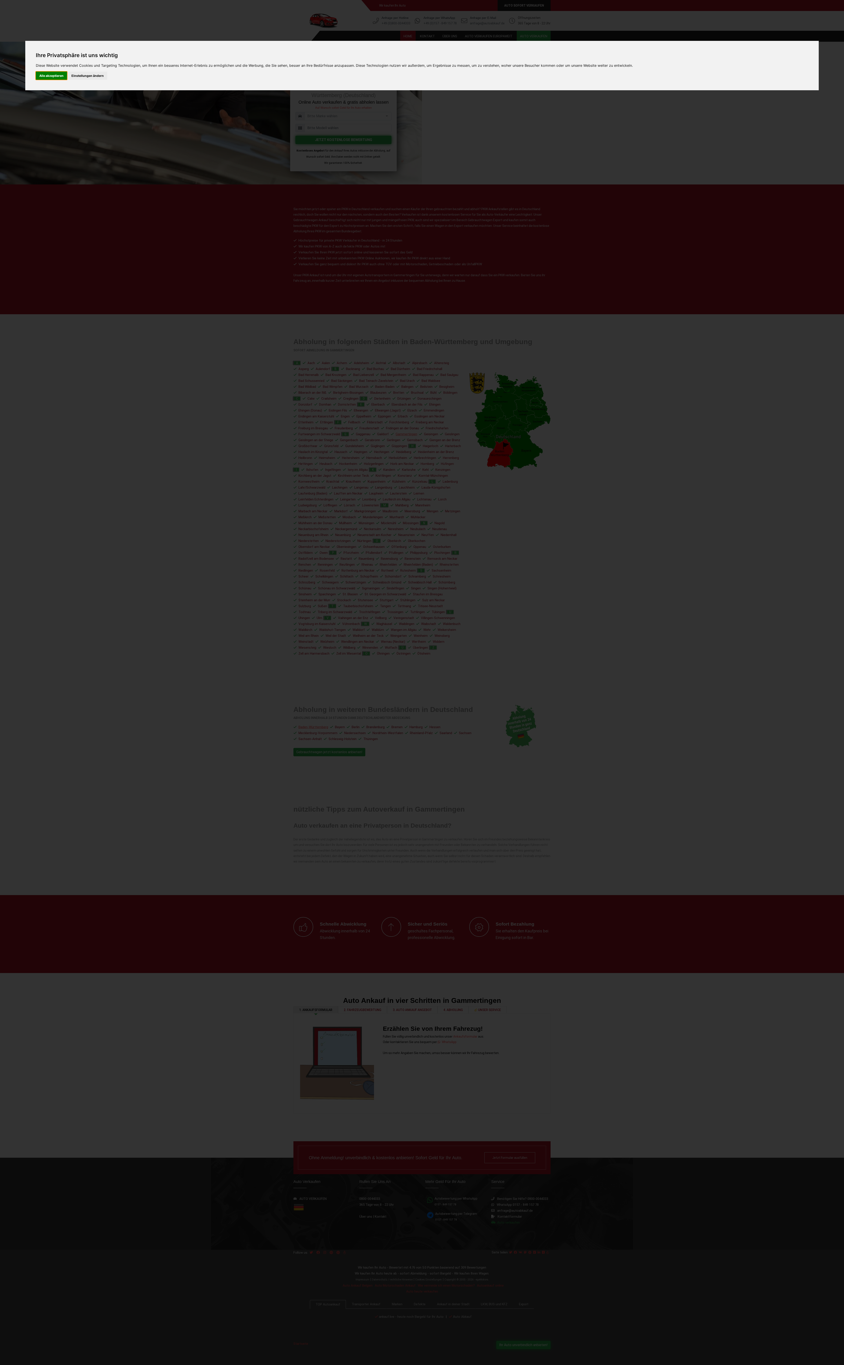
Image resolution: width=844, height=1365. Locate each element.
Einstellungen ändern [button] (87, 76)
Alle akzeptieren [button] (51, 76)
